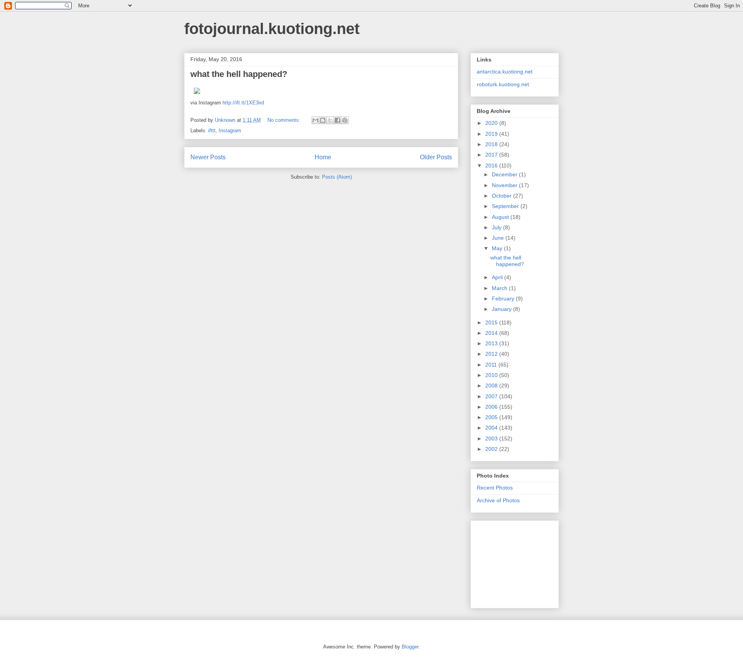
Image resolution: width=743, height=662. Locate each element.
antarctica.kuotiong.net (504, 71)
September (506, 206)
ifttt (212, 130)
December (505, 174)
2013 (492, 343)
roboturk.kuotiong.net (503, 84)
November (505, 185)
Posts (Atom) (337, 177)
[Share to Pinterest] (345, 120)
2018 (492, 144)
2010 (492, 375)
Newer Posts (208, 157)
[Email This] (315, 120)
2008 (492, 385)
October (502, 196)
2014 (492, 333)
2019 (492, 134)
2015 (492, 322)
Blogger (410, 647)
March (500, 288)
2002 (492, 449)
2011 (491, 365)
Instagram (230, 130)
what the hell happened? (238, 74)
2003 (492, 438)
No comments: (284, 120)
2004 (492, 428)
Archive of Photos (498, 500)
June (498, 238)
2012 (492, 354)
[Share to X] (330, 120)
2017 (492, 155)
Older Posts (436, 157)
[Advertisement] (515, 562)
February (504, 298)
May (498, 248)
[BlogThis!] (323, 120)
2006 (492, 407)
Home (323, 157)
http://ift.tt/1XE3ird (243, 103)
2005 (492, 417)
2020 (492, 123)
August (501, 217)
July (497, 227)
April (498, 277)
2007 (492, 396)
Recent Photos (495, 488)
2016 (492, 165)
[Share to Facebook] (337, 120)
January (502, 309)
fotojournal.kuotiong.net (272, 28)
